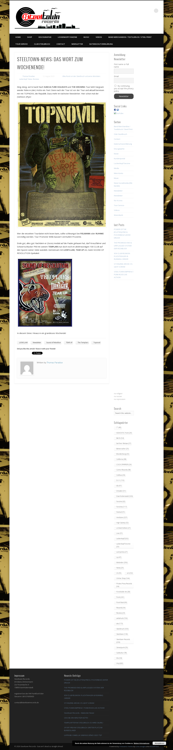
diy (119, 485)
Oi (118, 573)
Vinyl (119, 663)
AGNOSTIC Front (124, 433)
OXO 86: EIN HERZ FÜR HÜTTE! (76, 718)
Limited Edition (123, 528)
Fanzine (120, 501)
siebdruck (121, 618)
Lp (118, 557)
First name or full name (121, 65)
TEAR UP (69, 342)
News (30, 79)
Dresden (121, 491)
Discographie (45, 37)
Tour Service (21, 44)
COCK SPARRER (123, 464)
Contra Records (123, 470)
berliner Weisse (123, 443)
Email (116, 76)
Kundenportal (119, 158)
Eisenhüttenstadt (124, 496)
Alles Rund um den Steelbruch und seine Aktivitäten (81, 76)
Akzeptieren (159, 743)
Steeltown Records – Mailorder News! (79, 713)
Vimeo (139, 11)
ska (119, 623)
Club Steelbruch (42, 44)
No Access (118, 200)
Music (86, 37)
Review (120, 613)
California (121, 459)
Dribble (145, 11)
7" (118, 427)
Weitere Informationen (141, 743)
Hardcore (121, 517)
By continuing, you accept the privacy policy (124, 88)
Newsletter (77, 44)
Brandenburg (122, 454)
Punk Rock (121, 602)
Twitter (134, 11)
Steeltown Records (123, 640)
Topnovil (97, 342)
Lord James (121, 552)
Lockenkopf (23, 79)
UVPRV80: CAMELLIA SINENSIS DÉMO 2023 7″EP (83, 735)
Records (120, 608)
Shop (29, 37)
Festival (120, 512)
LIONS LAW (23, 342)
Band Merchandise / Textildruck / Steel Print (130, 37)
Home (18, 37)
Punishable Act (123, 592)
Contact (60, 44)
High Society (122, 523)
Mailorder (121, 562)
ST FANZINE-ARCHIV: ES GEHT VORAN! (79, 703)
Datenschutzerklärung (101, 44)
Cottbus (120, 475)
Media (116, 168)
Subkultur (121, 653)
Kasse (116, 153)
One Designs (141, 746)
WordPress (154, 746)
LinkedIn (150, 11)
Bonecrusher (122, 448)
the (119, 658)
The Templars (83, 342)
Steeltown (122, 634)
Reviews (36, 79)
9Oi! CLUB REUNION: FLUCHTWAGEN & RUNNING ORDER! (122, 256)
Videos (99, 37)
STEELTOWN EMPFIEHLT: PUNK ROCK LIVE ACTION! (124, 274)
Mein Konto (118, 173)
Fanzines (121, 507)
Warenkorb (118, 215)
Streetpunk (122, 647)
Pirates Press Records (124, 585)
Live (119, 533)
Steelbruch (122, 629)
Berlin (120, 438)
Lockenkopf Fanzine (67, 37)
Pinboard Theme (126, 746)
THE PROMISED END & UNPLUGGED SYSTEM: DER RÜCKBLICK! (123, 245)
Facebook (128, 11)
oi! (130, 573)
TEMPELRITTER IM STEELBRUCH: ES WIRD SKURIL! (83, 722)
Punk (120, 597)
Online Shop (122, 578)
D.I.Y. (120, 480)
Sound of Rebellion (53, 342)
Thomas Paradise (28, 76)
